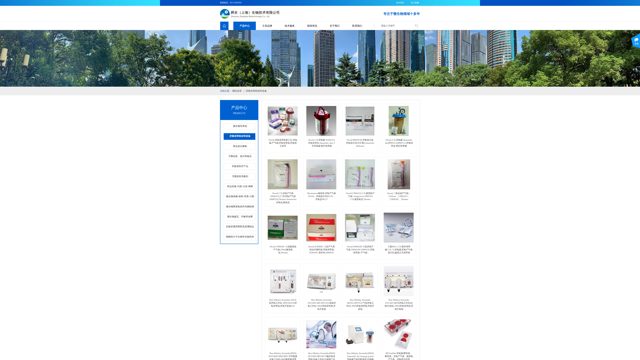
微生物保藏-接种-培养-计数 (240, 196)
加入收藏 (415, 3)
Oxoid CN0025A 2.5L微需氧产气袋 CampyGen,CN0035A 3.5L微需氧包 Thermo (360, 196)
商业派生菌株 (240, 146)
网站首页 (237, 91)
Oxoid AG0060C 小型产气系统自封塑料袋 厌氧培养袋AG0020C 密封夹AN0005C (321, 249)
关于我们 (335, 25)
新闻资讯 (312, 25)
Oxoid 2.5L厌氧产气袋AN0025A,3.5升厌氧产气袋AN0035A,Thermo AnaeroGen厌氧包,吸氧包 (282, 198)
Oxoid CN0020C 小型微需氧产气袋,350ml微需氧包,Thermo (283, 249)
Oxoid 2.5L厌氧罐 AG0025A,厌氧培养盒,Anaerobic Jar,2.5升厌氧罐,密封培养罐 (321, 143)
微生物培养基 (240, 126)
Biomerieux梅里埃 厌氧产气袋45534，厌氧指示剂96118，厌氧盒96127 (321, 196)
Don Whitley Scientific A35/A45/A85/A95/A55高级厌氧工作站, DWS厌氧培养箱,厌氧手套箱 (322, 304)
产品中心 (245, 25)
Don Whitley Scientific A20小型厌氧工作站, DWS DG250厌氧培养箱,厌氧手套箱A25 (283, 303)
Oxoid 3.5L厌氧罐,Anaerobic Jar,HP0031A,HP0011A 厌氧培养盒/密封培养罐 (399, 143)
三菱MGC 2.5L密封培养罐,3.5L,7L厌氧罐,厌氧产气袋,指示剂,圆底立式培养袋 (399, 249)
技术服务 (290, 25)
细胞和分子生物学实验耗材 (240, 237)
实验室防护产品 (240, 166)
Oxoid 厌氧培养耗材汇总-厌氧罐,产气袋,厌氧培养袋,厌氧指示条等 (283, 143)
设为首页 (400, 3)
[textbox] (395, 25)
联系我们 (357, 25)
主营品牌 (267, 25)
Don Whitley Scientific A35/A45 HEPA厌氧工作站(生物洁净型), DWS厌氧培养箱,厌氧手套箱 (399, 304)
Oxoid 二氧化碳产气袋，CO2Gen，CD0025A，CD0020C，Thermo (399, 196)
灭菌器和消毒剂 (240, 176)
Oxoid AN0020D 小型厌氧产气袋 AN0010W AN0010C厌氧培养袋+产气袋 (360, 249)
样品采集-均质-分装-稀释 (240, 186)
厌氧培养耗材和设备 (256, 91)
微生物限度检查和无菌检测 (240, 206)
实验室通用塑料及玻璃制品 (240, 226)
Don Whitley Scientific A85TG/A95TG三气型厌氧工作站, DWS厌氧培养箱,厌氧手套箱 (360, 304)
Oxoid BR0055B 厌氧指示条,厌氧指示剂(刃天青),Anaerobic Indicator (360, 143)
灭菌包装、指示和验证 (240, 156)
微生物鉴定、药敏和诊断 (240, 216)
